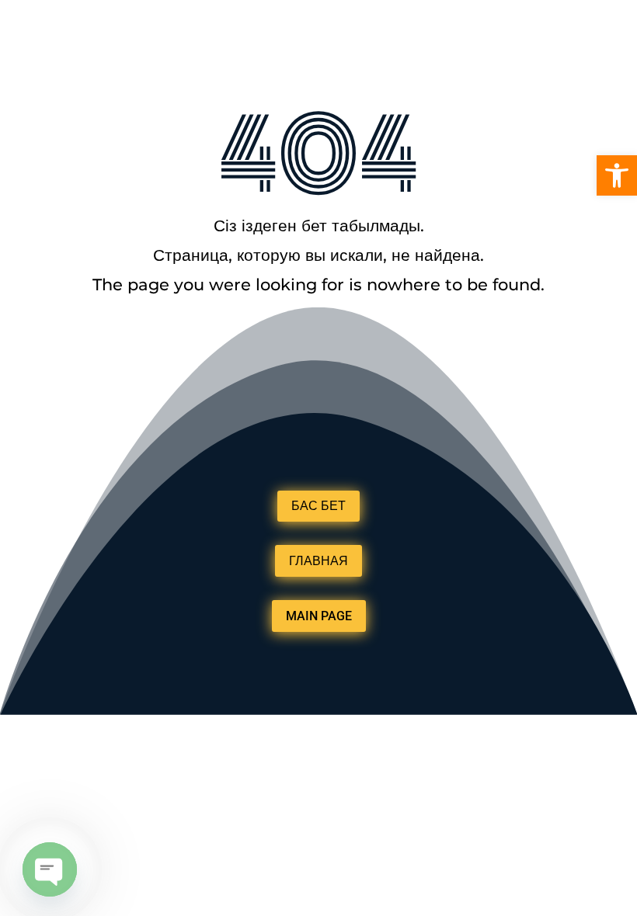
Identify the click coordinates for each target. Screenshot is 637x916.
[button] (617, 175)
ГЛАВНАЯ (318, 560)
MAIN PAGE (319, 616)
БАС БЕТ (318, 505)
